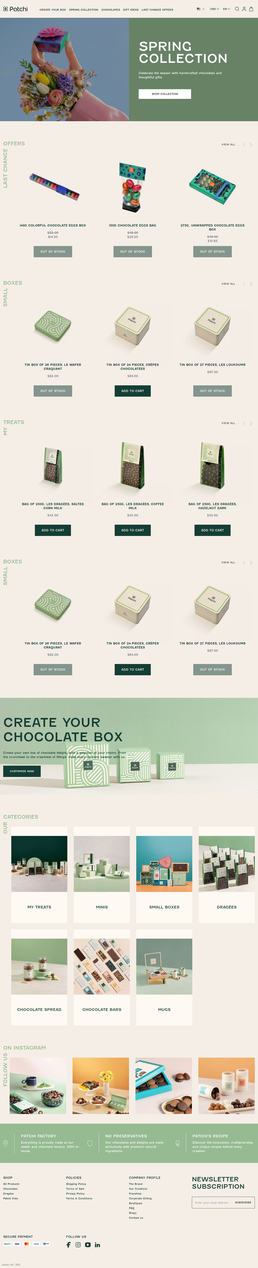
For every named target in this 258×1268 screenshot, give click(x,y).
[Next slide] (252, 69)
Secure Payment (18, 1237)
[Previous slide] (6, 69)
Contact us (136, 1217)
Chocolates (110, 9)
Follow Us (76, 1237)
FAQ (131, 1208)
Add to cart (132, 391)
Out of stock (53, 251)
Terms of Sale (75, 1188)
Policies (73, 1178)
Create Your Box (53, 9)
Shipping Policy (76, 1183)
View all (228, 144)
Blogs (132, 1212)
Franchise (135, 1193)
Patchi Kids (10, 1198)
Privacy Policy (75, 1193)
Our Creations (138, 1188)
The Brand (136, 1183)
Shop (7, 1178)
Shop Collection (165, 93)
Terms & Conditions (79, 1198)
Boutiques (135, 1203)
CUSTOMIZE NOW (22, 771)
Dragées (8, 1193)
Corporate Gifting (140, 1198)
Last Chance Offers (157, 9)
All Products (11, 1183)
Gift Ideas (130, 9)
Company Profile (144, 1178)
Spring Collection (83, 9)
